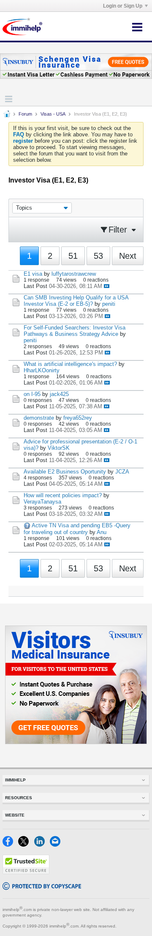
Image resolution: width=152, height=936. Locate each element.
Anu (101, 532)
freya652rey (77, 418)
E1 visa (33, 274)
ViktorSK (59, 448)
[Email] (57, 845)
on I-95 (32, 394)
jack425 (59, 394)
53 (98, 255)
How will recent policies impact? (63, 495)
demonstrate (39, 418)
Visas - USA (53, 113)
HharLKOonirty (42, 370)
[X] (26, 845)
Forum (25, 113)
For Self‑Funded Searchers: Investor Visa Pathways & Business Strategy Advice (74, 330)
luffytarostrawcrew (74, 274)
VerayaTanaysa (42, 501)
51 (73, 255)
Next (127, 255)
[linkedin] (42, 845)
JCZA (122, 471)
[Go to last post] (106, 286)
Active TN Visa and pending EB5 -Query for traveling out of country (77, 528)
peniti (108, 304)
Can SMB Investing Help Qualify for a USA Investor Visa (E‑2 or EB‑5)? (76, 300)
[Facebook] (10, 845)
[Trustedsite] (26, 872)
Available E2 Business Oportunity (65, 471)
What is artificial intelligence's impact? (70, 364)
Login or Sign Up (122, 6)
